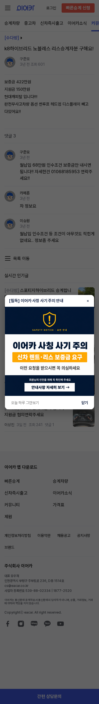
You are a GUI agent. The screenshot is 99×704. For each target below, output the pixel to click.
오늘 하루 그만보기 (25, 403)
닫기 (84, 403)
